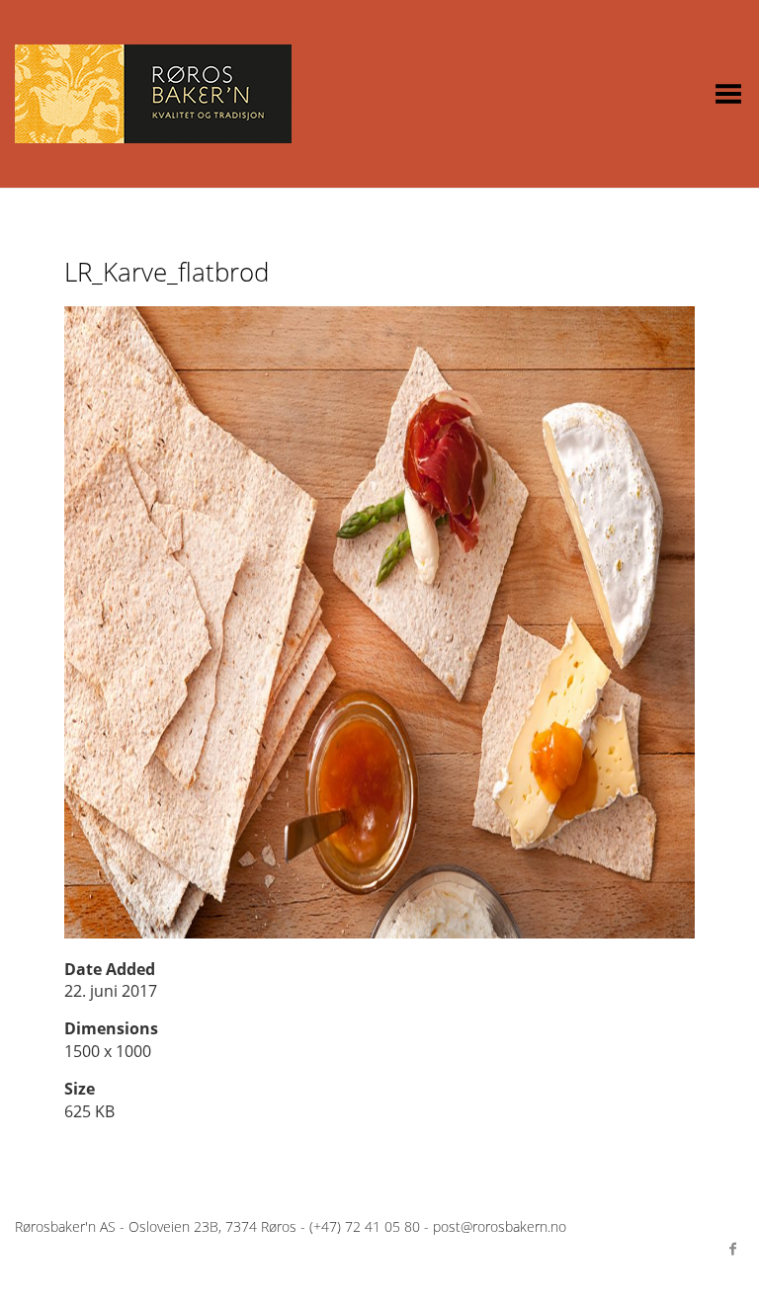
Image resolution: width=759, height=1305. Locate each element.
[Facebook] (732, 1249)
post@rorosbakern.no (499, 1226)
